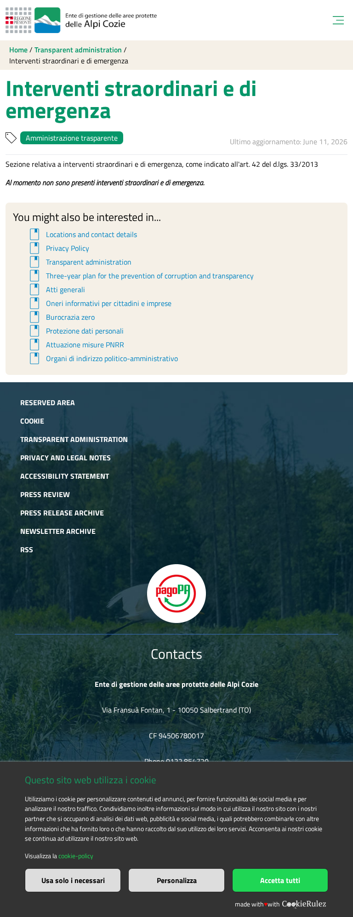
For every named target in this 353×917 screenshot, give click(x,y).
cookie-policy (75, 856)
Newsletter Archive (58, 531)
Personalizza (177, 880)
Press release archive (62, 512)
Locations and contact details (82, 234)
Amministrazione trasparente (72, 137)
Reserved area (47, 402)
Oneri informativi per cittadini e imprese (99, 303)
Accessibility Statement (64, 475)
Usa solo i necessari (73, 880)
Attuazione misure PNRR (75, 344)
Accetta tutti (280, 880)
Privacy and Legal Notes (65, 457)
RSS (26, 549)
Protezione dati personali (75, 330)
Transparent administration (78, 49)
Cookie (32, 420)
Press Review (45, 494)
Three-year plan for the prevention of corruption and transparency (140, 275)
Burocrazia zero (61, 317)
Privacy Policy (58, 248)
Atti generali (56, 289)
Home (18, 49)
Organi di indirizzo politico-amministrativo (102, 358)
